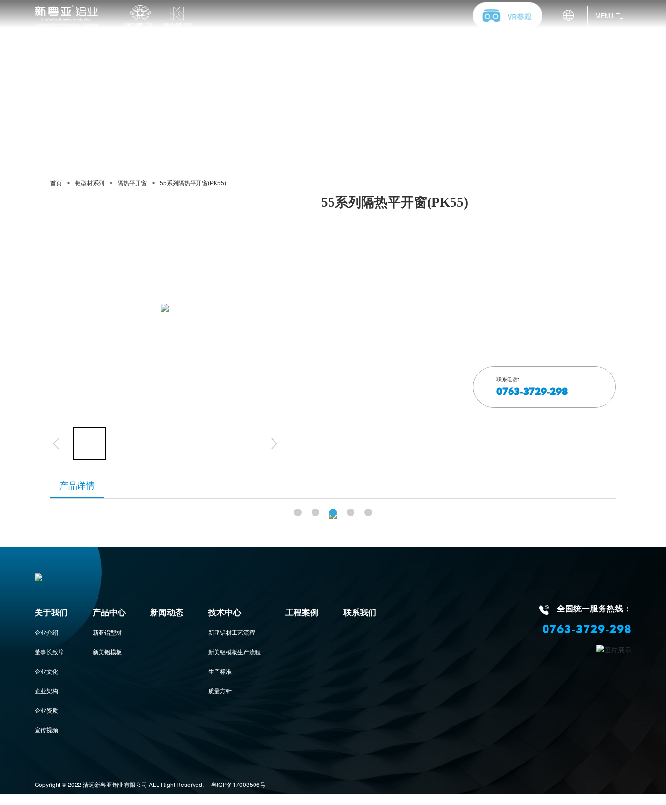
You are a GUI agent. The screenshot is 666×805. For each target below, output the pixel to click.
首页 (56, 183)
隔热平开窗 (132, 183)
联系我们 (359, 613)
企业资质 (46, 710)
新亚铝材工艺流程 (231, 632)
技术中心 (224, 613)
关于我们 (51, 613)
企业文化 (46, 671)
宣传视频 (46, 730)
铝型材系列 (89, 183)
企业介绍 (46, 632)
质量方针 (220, 691)
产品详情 (77, 486)
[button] (298, 512)
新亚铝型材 (107, 632)
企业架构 (46, 691)
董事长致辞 (49, 652)
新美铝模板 (107, 652)
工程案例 (301, 613)
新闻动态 (166, 613)
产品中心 (109, 613)
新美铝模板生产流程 (234, 652)
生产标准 (220, 671)
